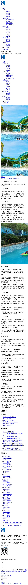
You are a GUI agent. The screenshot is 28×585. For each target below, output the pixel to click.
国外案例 (8, 41)
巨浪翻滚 (5, 472)
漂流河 (5, 518)
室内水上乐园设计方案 (8, 432)
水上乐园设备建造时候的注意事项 (11, 438)
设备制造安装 (9, 21)
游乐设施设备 (6, 476)
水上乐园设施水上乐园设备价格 (10, 448)
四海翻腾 (5, 481)
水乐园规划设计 (10, 19)
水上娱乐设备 (6, 456)
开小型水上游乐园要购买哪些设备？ (13, 523)
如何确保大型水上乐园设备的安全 (11, 441)
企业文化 (8, 16)
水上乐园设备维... (7, 458)
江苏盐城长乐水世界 (8, 425)
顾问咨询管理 (9, 23)
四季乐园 (8, 34)
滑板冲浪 (5, 490)
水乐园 (5, 467)
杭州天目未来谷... (7, 477)
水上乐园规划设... (7, 492)
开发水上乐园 (6, 489)
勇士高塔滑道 (6, 499)
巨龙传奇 (5, 505)
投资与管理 (6, 47)
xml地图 (24, 571)
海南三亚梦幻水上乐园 (8, 420)
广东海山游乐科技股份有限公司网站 (12, 564)
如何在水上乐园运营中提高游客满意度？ (13, 443)
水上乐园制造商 (7, 461)
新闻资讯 (5, 42)
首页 (4, 8)
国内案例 (8, 39)
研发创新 (8, 36)
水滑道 (5, 508)
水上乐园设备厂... (7, 494)
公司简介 (8, 11)
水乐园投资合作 (10, 24)
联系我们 (5, 49)
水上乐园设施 (6, 463)
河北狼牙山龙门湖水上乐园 (9, 417)
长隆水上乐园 (6, 510)
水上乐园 (5, 497)
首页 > (7, 178)
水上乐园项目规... (7, 485)
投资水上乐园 (6, 471)
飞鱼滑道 (5, 479)
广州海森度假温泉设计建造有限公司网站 (13, 565)
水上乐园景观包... (7, 482)
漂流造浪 (8, 29)
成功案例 (5, 37)
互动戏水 (8, 31)
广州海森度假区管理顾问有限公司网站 (12, 562)
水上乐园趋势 (6, 513)
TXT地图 (3, 573)
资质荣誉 (8, 13)
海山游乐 (5, 520)
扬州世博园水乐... (7, 502)
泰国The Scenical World (8, 423)
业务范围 (5, 18)
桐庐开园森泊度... (7, 495)
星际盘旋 (5, 503)
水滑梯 (7, 27)
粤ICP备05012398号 (18, 571)
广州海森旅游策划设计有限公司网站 (12, 567)
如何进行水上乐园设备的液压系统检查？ (13, 440)
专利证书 (8, 14)
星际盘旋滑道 (6, 507)
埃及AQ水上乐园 (7, 418)
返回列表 (3, 177)
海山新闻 (8, 44)
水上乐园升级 (6, 517)
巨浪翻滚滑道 (6, 487)
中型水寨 (5, 459)
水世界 (5, 474)
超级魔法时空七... (7, 500)
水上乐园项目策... (7, 469)
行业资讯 (8, 45)
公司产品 (5, 26)
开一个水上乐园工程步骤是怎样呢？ (13, 525)
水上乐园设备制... (7, 464)
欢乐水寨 (8, 32)
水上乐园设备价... (7, 466)
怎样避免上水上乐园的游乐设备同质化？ (13, 450)
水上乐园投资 (6, 515)
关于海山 (5, 9)
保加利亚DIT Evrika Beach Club (10, 422)
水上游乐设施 (6, 512)
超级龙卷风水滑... (7, 484)
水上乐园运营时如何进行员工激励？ (12, 436)
